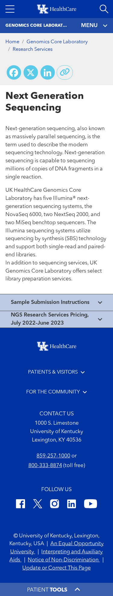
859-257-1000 (53, 456)
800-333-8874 (45, 465)
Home (12, 41)
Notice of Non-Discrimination (64, 560)
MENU (89, 25)
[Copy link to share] (65, 72)
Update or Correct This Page (56, 568)
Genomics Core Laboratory (57, 41)
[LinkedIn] (71, 504)
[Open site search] (104, 9)
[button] (10, 9)
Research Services (32, 49)
